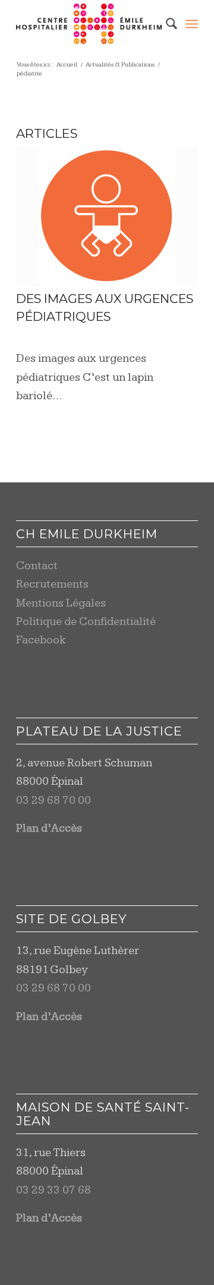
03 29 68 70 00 (53, 800)
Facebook (41, 640)
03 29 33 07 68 (53, 1190)
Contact (37, 566)
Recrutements (52, 584)
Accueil (66, 64)
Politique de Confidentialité (86, 622)
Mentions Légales (61, 603)
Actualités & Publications (120, 64)
